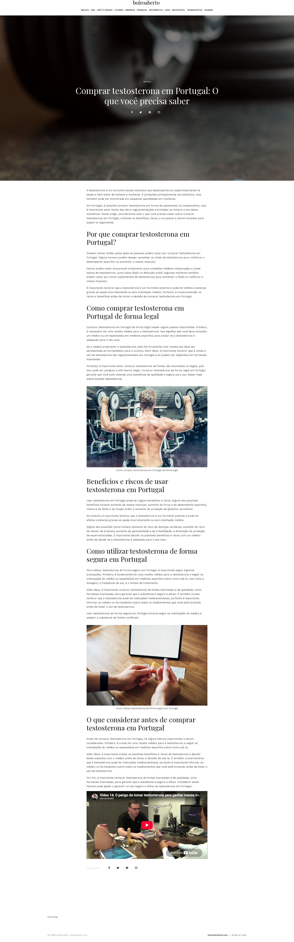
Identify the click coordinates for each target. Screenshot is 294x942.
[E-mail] (159, 112)
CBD (93, 10)
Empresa (130, 10)
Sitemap (52, 917)
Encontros (178, 10)
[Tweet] (141, 112)
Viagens (208, 10)
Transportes (194, 10)
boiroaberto (146, 2)
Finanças (142, 10)
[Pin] (150, 112)
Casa (167, 10)
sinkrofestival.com (218, 935)
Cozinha (119, 10)
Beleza (85, 10)
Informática (156, 10)
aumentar (144, 257)
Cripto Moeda (104, 10)
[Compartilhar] (132, 112)
